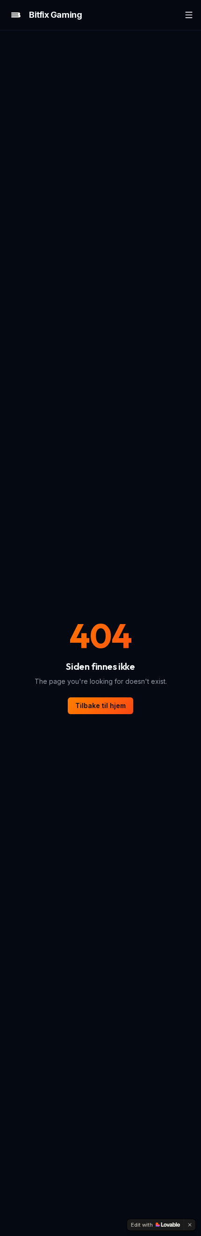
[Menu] (188, 15)
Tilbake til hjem (100, 705)
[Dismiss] (189, 1224)
